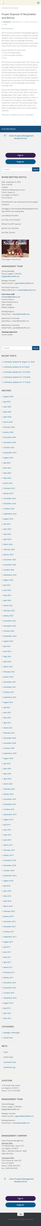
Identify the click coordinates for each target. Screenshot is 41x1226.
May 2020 (7, 774)
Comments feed (10, 1062)
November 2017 (10, 926)
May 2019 (7, 835)
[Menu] (38, 2)
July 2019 (7, 824)
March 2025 (8, 483)
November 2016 (10, 988)
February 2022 (9, 672)
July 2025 (7, 463)
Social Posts (8, 1038)
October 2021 (9, 692)
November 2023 (10, 565)
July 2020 (7, 763)
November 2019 (10, 804)
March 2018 (8, 906)
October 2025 (9, 447)
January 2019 (8, 855)
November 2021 (10, 687)
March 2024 (8, 544)
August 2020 (8, 758)
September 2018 (10, 875)
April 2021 (7, 723)
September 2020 (10, 753)
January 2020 (8, 794)
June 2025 (7, 468)
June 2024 (7, 529)
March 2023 (8, 605)
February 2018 (9, 911)
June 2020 (7, 768)
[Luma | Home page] (4, 3)
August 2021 (8, 702)
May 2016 (7, 1018)
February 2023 (9, 610)
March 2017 (8, 967)
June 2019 (7, 830)
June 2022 (7, 651)
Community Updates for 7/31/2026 (17, 372)
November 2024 (10, 503)
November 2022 (10, 626)
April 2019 (7, 840)
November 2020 (10, 743)
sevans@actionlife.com (21, 314)
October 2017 (9, 932)
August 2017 (8, 942)
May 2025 (7, 473)
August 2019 (8, 819)
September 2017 (10, 937)
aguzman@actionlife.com (24, 283)
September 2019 (10, 814)
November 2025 (10, 442)
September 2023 (10, 575)
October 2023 (9, 570)
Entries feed (8, 1057)
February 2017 (9, 972)
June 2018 (7, 891)
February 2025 (9, 488)
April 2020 (7, 779)
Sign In (20, 155)
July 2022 (7, 646)
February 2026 (9, 427)
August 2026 (8, 396)
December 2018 (10, 860)
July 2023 (7, 585)
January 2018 (8, 916)
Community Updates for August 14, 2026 (19, 362)
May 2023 (7, 595)
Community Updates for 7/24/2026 (17, 377)
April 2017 (7, 962)
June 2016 (7, 1013)
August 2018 (8, 881)
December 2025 (10, 437)
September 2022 (10, 636)
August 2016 (8, 1003)
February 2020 (9, 789)
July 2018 (7, 886)
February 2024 (9, 549)
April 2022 (7, 661)
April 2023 (7, 600)
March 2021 (8, 728)
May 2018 (7, 896)
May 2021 (7, 717)
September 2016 (10, 998)
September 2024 (10, 514)
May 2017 (7, 957)
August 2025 (8, 458)
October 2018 (9, 870)
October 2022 (9, 631)
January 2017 (8, 977)
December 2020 (10, 738)
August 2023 (8, 580)
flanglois (7, 22)
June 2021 (7, 712)
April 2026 (7, 417)
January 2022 (8, 677)
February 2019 (9, 850)
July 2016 (7, 1008)
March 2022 (8, 666)
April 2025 (7, 478)
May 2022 (7, 656)
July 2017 (7, 947)
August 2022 (8, 641)
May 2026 (7, 412)
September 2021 (10, 697)
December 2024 (10, 498)
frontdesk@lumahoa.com (26, 290)
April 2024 (7, 539)
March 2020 (8, 784)
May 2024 (7, 534)
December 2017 (10, 921)
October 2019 (9, 809)
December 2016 (10, 982)
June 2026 (7, 407)
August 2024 (8, 519)
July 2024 (7, 524)
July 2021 (7, 707)
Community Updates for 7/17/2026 (17, 382)
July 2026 (7, 401)
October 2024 (9, 508)
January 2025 (8, 493)
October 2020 (9, 748)
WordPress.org (9, 1067)
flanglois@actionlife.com (11, 276)
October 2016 (9, 993)
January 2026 (8, 432)
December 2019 (10, 799)
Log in (6, 1052)
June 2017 (7, 952)
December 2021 (10, 682)
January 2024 (8, 554)
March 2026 (8, 422)
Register (20, 161)
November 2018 (10, 865)
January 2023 (8, 616)
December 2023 (10, 559)
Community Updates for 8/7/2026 (16, 367)
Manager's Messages (10, 8)
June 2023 (7, 590)
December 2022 (10, 621)
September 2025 (10, 452)
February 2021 (9, 733)
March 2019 (8, 845)
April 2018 (7, 901)
